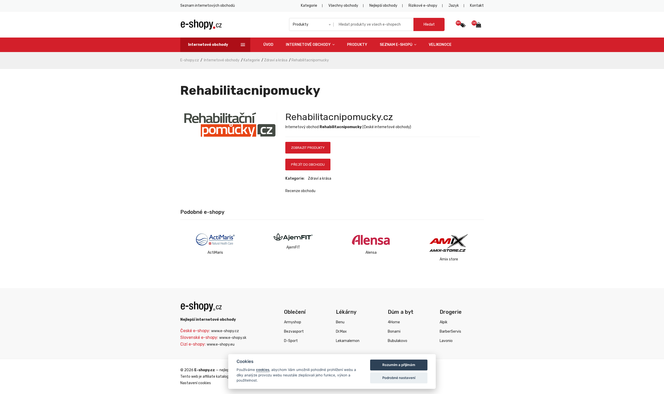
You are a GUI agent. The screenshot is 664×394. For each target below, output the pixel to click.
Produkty (357, 44)
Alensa (371, 252)
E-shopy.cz (189, 60)
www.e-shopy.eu (220, 344)
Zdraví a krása (275, 60)
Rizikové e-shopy (423, 5)
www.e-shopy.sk (232, 337)
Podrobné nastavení (398, 378)
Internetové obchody (308, 44)
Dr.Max (341, 331)
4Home (394, 322)
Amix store (449, 259)
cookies (262, 370)
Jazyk (453, 5)
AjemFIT (293, 247)
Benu (340, 322)
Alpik (443, 322)
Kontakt (477, 5)
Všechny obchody (343, 5)
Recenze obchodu (300, 191)
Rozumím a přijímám (398, 365)
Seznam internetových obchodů (207, 5)
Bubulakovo (397, 341)
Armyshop (292, 322)
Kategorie (309, 5)
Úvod (268, 44)
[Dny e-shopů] (480, 25)
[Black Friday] (463, 25)
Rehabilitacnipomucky (310, 60)
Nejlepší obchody (383, 5)
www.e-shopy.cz (225, 331)
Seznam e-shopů (396, 44)
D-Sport (291, 341)
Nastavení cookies (195, 383)
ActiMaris (215, 252)
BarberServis (450, 331)
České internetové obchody (387, 127)
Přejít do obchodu (308, 164)
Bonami (394, 331)
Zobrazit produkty (308, 148)
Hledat (429, 24)
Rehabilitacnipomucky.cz (339, 116)
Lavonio (446, 341)
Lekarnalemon (347, 341)
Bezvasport (294, 331)
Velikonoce (440, 44)
